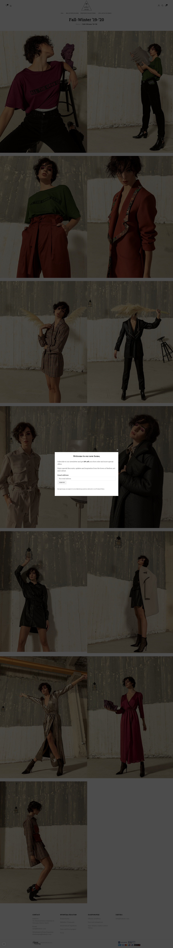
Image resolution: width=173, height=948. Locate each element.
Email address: (63, 475)
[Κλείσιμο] (117, 450)
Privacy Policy (100, 489)
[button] (4, 944)
